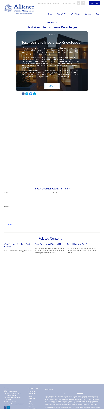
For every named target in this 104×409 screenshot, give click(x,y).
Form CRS (50, 389)
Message (7, 206)
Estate (30, 396)
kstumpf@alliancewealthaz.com (50, 3)
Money (30, 404)
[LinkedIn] (78, 3)
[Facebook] (83, 3)
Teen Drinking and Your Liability (48, 244)
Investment (32, 394)
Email (55, 192)
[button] (50, 14)
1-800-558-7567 (15, 393)
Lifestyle (31, 406)
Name (6, 192)
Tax (29, 401)
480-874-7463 (12, 391)
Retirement (32, 391)
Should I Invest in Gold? (77, 244)
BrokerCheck (80, 393)
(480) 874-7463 (69, 3)
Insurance (31, 399)
